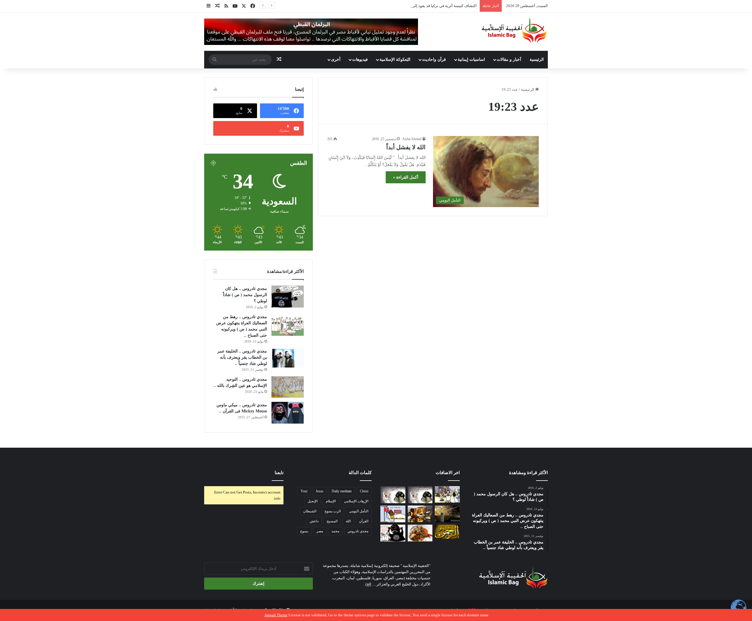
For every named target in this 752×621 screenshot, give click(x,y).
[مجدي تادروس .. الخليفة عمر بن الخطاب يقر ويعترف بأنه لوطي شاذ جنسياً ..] (287, 358)
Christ (364, 491)
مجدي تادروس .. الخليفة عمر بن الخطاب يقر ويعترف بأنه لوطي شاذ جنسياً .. (242, 357)
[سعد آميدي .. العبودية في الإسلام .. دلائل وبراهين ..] (447, 494)
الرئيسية (537, 59)
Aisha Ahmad (411, 139)
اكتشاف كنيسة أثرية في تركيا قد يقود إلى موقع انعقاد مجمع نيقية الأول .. (420, 6)
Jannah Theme (276, 615)
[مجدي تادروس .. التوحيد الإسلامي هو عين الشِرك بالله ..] (287, 387)
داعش (314, 521)
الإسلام (331, 501)
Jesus (319, 491)
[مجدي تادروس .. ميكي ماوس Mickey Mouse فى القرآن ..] (287, 413)
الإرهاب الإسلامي (356, 501)
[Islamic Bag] (514, 30)
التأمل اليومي (358, 511)
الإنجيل (313, 501)
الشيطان (309, 511)
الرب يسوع (333, 511)
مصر (319, 531)
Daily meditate (342, 491)
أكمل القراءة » (405, 177)
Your (304, 491)
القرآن (363, 521)
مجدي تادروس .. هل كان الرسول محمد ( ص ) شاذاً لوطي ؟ (245, 294)
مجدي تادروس (358, 531)
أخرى (335, 59)
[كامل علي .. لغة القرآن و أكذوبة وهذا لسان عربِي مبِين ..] (392, 514)
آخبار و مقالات (509, 59)
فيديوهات (360, 59)
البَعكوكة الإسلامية (395, 59)
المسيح (332, 521)
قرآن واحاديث (434, 59)
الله (348, 521)
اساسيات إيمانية (471, 59)
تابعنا (279, 472)
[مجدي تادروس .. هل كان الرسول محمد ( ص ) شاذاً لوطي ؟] (287, 297)
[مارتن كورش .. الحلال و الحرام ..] (420, 514)
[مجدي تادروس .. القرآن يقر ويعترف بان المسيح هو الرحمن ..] (447, 532)
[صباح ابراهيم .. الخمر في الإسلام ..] (447, 514)
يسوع (304, 531)
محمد (335, 531)
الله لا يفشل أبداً (406, 147)
